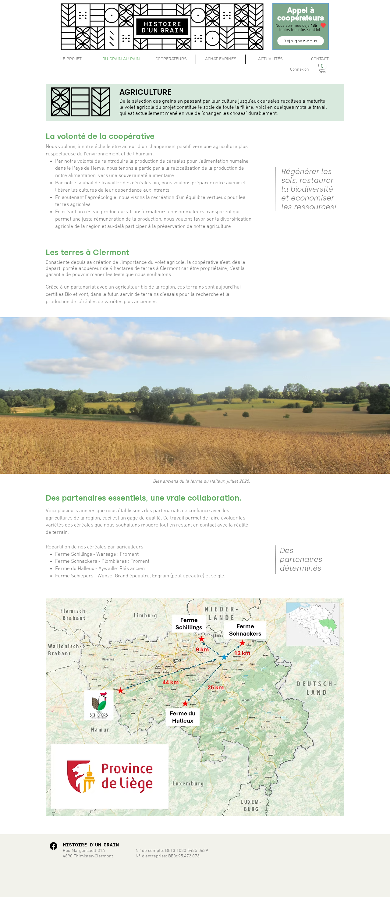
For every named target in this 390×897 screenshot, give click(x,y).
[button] (322, 68)
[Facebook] (53, 846)
